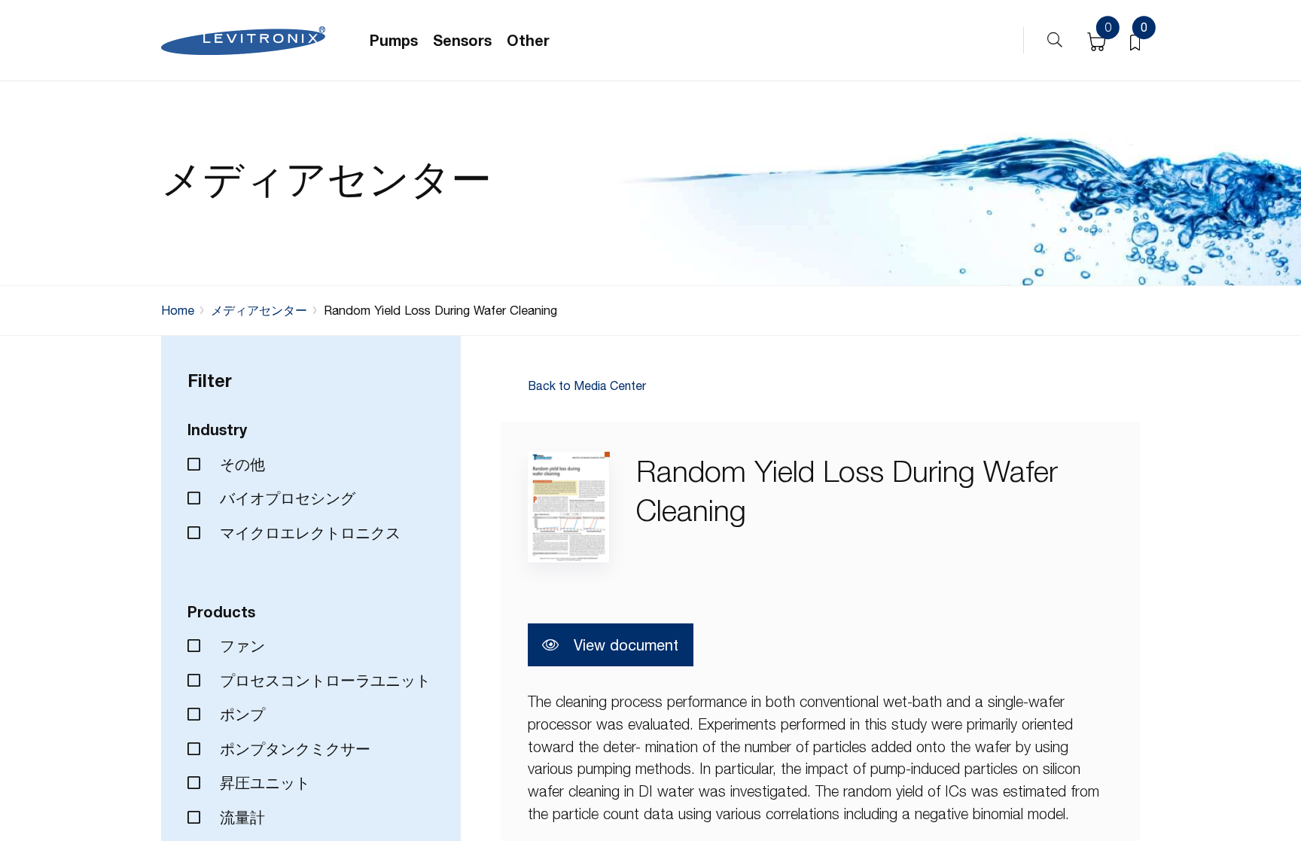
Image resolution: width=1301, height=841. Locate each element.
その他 (240, 464)
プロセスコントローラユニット (323, 680)
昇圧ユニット (262, 782)
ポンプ (240, 714)
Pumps (394, 40)
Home (177, 310)
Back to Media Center (587, 386)
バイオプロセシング (285, 498)
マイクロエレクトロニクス (308, 532)
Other (528, 40)
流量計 (240, 817)
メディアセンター (259, 310)
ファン (240, 645)
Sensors (462, 40)
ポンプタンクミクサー (292, 748)
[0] (1135, 40)
